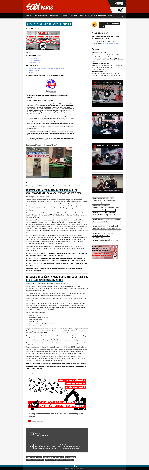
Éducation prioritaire (99, 238)
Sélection (95, 231)
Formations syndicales (99, 207)
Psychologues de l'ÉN (99, 224)
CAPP (112, 198)
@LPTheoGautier (34, 62)
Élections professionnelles (101, 240)
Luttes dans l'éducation (35, 460)
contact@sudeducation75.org (111, 43)
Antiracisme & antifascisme (100, 198)
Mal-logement (97, 217)
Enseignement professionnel (53, 457)
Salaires (103, 228)
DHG (99, 203)
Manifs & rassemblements (110, 217)
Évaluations (114, 240)
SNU (119, 228)
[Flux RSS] (72, 466)
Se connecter (80, 468)
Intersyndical (70, 457)
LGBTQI (105, 212)
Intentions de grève (98, 210)
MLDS (94, 219)
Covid (94, 203)
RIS (116, 226)
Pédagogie (110, 224)
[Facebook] (74, 466)
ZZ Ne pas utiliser (108, 233)
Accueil (29, 16)
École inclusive (97, 235)
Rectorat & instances (99, 226)
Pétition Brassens (35, 70)
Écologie (106, 235)
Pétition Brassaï (34, 72)
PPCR (94, 221)
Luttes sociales (113, 214)
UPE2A (118, 231)
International (110, 210)
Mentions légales (70, 468)
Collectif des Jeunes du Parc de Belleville (96, 16)
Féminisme (111, 207)
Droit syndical (107, 203)
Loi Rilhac (112, 212)
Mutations (101, 219)
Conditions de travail (34, 457)
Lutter (64, 16)
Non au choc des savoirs (113, 219)
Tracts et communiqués (65, 460)
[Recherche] (123, 15)
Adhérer (73, 16)
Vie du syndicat (41, 16)
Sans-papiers (112, 228)
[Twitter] (76, 466)
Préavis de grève (102, 221)
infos (93, 61)
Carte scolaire (97, 200)
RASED (117, 224)
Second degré (50, 460)
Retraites (110, 226)
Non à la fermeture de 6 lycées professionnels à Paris (46, 68)
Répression (96, 228)
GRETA (118, 207)
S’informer (54, 16)
